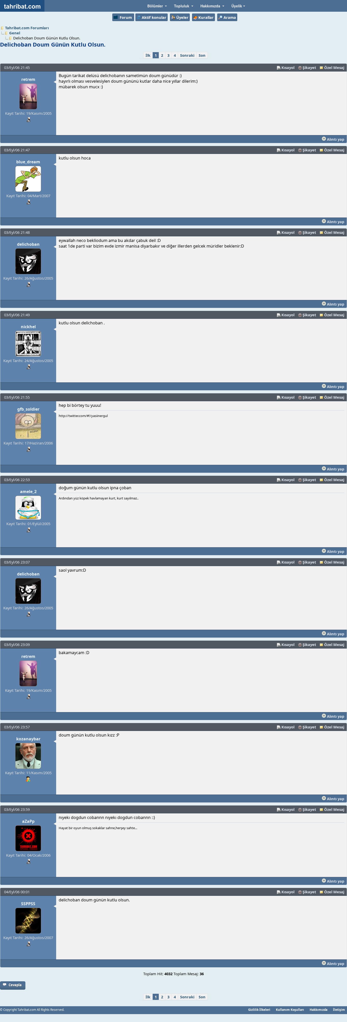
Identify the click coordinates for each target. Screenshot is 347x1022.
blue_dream (28, 162)
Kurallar (206, 17)
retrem (28, 79)
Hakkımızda (318, 1009)
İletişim (339, 1009)
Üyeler (182, 17)
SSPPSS (28, 903)
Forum (126, 17)
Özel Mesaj (334, 67)
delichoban (28, 244)
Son (202, 55)
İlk (148, 55)
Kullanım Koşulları (290, 1009)
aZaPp (28, 821)
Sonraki (187, 55)
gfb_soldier (28, 409)
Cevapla (15, 985)
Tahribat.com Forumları (27, 27)
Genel (14, 32)
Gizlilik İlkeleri (259, 1009)
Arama (230, 17)
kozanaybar (28, 739)
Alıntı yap (335, 139)
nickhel (28, 326)
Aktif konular (154, 17)
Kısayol (287, 67)
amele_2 (28, 491)
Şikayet (309, 67)
